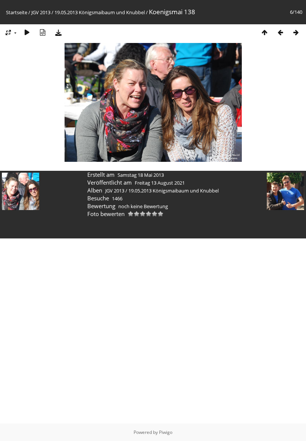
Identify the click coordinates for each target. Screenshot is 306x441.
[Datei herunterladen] (58, 32)
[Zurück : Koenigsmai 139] (280, 32)
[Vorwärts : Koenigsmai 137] (296, 32)
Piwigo (165, 432)
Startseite (16, 12)
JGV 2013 (40, 12)
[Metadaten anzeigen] (42, 32)
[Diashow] (27, 32)
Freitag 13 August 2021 (160, 182)
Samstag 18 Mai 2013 (141, 175)
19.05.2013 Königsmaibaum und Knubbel (99, 12)
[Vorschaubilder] (264, 32)
